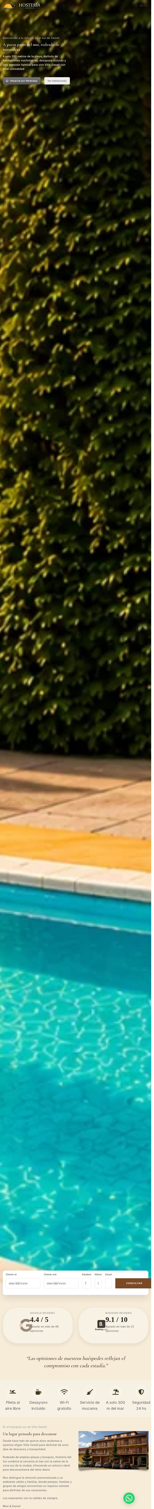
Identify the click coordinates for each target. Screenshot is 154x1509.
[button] (129, 1498)
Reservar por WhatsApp (23, 80)
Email (106, 1274)
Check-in (11, 1274)
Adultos (84, 1274)
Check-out (49, 1274)
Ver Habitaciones (57, 80)
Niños (96, 1274)
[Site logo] (21, 5)
